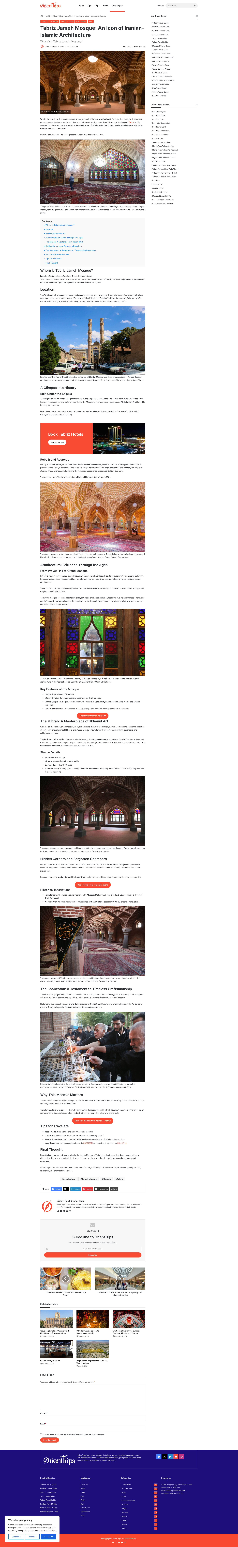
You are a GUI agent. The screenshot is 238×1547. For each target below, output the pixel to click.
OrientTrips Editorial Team (54, 46)
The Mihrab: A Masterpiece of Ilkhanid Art (64, 242)
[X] (63, 1211)
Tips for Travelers (53, 258)
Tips (89, 5)
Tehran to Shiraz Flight (161, 142)
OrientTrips (116, 5)
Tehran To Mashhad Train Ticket (165, 169)
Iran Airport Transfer (160, 135)
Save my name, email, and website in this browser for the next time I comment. (73, 1434)
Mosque (107, 1179)
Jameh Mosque (89, 1179)
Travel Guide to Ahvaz (161, 69)
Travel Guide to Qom (160, 65)
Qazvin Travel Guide (160, 92)
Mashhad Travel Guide (161, 46)
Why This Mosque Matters (57, 254)
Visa (82, 1496)
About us (84, 1485)
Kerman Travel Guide (160, 61)
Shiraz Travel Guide (160, 34)
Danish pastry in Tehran (50, 1361)
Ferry (83, 1515)
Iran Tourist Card (159, 127)
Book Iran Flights (159, 112)
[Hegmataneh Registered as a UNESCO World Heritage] (92, 1349)
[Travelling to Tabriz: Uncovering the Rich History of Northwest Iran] (56, 1319)
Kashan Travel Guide (160, 31)
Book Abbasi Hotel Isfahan (162, 204)
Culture (70, 21)
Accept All (48, 1537)
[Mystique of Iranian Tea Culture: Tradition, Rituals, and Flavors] (129, 1319)
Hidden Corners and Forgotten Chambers (63, 246)
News (124, 1524)
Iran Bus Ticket (158, 119)
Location (49, 229)
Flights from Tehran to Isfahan (164, 154)
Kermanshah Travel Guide (162, 57)
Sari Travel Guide (159, 96)
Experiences (85, 1512)
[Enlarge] (142, 142)
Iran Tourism (81, 21)
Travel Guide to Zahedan (162, 77)
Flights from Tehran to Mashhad (165, 150)
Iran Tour (156, 181)
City (96, 5)
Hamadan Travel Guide (161, 54)
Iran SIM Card (157, 138)
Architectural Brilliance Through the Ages (64, 237)
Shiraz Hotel (157, 184)
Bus (82, 1504)
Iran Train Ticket (158, 115)
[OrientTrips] (50, 5)
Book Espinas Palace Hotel (163, 200)
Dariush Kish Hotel (159, 192)
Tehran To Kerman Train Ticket (164, 173)
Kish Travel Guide (159, 88)
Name (43, 1413)
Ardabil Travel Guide (160, 50)
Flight (83, 1492)
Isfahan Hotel (157, 188)
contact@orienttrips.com (175, 1491)
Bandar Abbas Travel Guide (163, 80)
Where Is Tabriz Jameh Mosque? (59, 225)
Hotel (83, 1489)
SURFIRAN (88, 1143)
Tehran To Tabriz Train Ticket (164, 177)
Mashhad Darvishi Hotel (161, 196)
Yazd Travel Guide (159, 38)
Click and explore (57, 442)
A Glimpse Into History (55, 233)
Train (83, 1500)
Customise (16, 1537)
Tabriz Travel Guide (160, 42)
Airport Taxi (85, 1508)
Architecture (69, 1179)
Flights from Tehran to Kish (163, 146)
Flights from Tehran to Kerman (164, 158)
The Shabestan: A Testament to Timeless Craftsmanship (70, 250)
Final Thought (51, 263)
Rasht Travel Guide (159, 73)
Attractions (53, 21)
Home (81, 5)
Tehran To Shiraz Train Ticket (164, 165)
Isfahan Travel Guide (160, 27)
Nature (125, 1512)
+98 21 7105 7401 (173, 1488)
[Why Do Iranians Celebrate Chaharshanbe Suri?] (92, 1319)
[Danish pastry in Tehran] (56, 1349)
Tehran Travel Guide (160, 23)
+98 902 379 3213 (177, 1494)
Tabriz (55, 16)
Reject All (32, 1537)
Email (43, 1424)
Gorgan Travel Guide (160, 84)
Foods (105, 5)
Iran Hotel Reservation (161, 123)
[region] (32, 1529)
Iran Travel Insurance (160, 131)
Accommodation (128, 1501)
